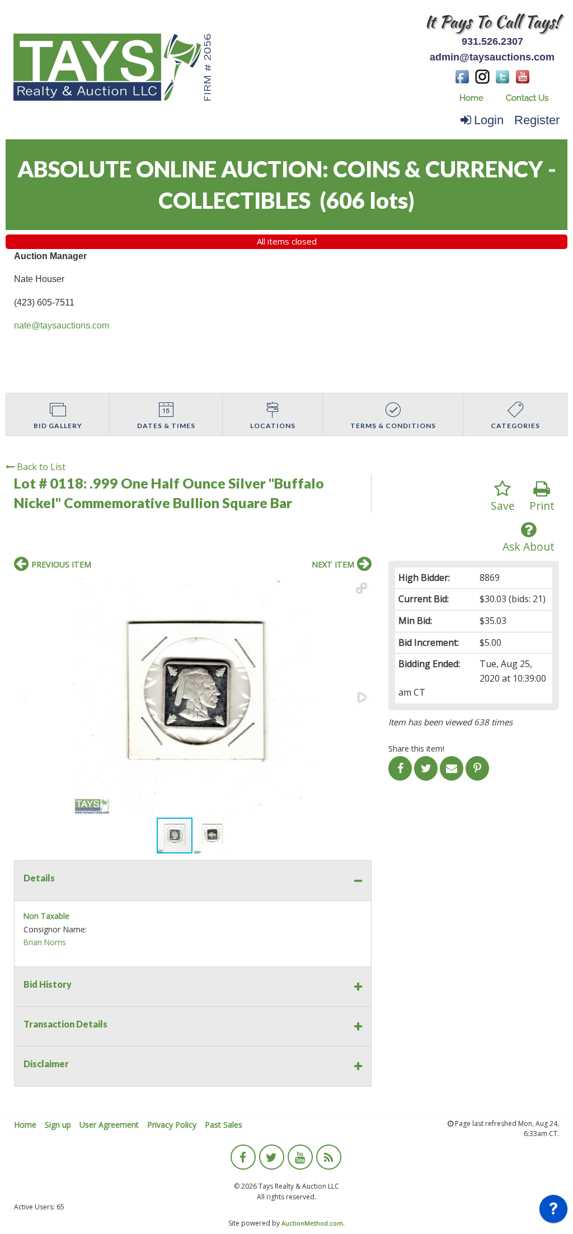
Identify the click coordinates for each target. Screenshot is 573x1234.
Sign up (58, 1124)
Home (471, 98)
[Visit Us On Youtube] (523, 75)
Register (537, 120)
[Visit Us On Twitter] (502, 75)
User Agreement (109, 1124)
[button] (361, 588)
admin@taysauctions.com (492, 57)
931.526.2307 (492, 41)
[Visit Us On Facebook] (462, 75)
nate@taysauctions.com (61, 325)
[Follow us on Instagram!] (482, 75)
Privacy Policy (171, 1124)
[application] (553, 1211)
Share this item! (416, 748)
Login (489, 120)
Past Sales (223, 1124)
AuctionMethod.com (312, 1223)
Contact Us (527, 98)
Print (542, 505)
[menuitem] (471, 98)
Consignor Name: (55, 929)
